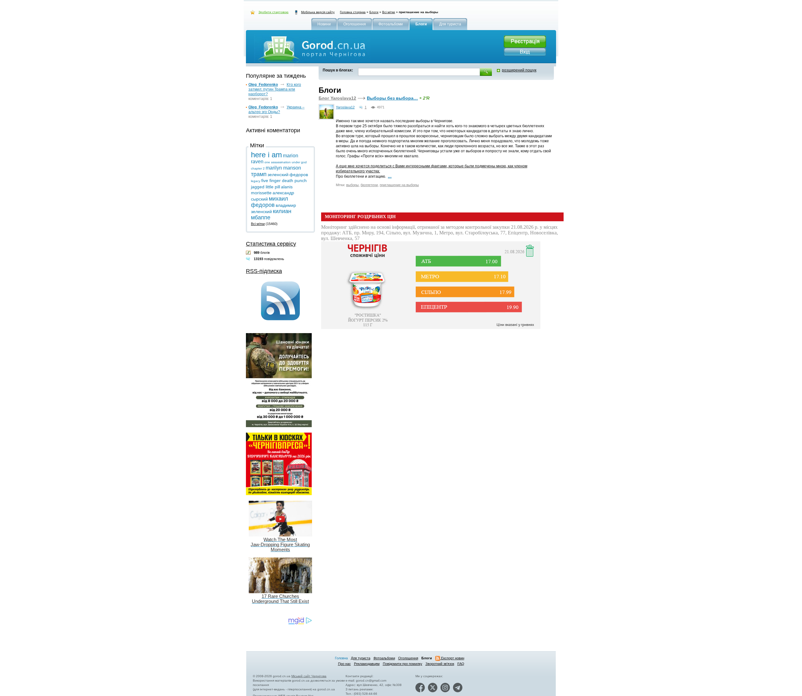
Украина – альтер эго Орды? (276, 109)
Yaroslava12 (345, 107)
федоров (298, 174)
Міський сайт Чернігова (308, 676)
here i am (266, 154)
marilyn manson (283, 167)
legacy (255, 181)
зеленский (278, 174)
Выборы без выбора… (392, 98)
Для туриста (360, 658)
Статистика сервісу (271, 244)
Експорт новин (452, 658)
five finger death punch (284, 180)
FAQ (460, 664)
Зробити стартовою (273, 12)
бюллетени (369, 185)
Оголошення (408, 658)
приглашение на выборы (399, 185)
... (390, 176)
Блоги (373, 12)
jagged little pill (265, 186)
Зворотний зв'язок (439, 664)
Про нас (344, 664)
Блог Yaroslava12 (337, 98)
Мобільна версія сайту (318, 12)
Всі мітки (388, 12)
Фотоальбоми (384, 658)
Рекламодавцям (367, 664)
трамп (259, 174)
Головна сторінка (353, 12)
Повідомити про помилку (402, 664)
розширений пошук (519, 70)
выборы (352, 185)
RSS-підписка (264, 271)
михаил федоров (269, 202)
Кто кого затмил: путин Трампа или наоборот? (274, 89)
